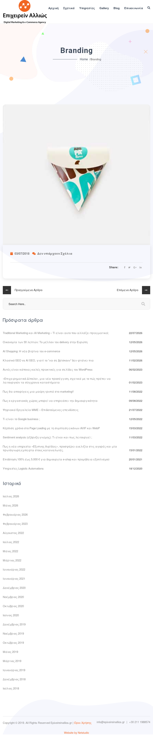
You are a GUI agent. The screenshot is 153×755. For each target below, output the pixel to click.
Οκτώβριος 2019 (13, 642)
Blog (116, 8)
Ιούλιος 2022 (11, 542)
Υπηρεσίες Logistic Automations (23, 468)
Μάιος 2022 (10, 551)
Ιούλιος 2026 (11, 496)
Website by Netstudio (76, 732)
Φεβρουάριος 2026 (15, 514)
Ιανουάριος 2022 (14, 569)
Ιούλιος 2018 (11, 688)
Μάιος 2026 (10, 505)
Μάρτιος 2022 (12, 560)
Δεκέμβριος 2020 (14, 588)
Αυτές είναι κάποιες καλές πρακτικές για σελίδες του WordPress (48, 369)
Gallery (104, 8)
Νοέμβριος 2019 (13, 633)
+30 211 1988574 (139, 722)
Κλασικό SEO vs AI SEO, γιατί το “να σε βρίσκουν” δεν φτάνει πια (48, 360)
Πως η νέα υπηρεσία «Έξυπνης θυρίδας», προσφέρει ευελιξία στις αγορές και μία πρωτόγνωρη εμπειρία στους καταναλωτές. (60, 448)
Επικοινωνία (133, 8)
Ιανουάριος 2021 (14, 578)
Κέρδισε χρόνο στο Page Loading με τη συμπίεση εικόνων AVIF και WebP (51, 428)
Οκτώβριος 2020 (13, 606)
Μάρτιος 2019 (12, 661)
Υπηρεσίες (87, 8)
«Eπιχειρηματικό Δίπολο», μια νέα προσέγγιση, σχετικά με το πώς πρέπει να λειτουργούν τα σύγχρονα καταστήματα (57, 380)
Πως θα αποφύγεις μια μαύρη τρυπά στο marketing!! (38, 391)
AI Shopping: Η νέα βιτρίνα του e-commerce (31, 351)
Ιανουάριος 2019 (14, 670)
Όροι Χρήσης (82, 723)
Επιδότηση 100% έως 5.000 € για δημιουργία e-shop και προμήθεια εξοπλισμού (56, 459)
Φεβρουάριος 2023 (15, 524)
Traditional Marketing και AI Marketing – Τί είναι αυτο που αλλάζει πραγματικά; (56, 333)
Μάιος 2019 (10, 652)
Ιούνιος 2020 (11, 615)
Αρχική (53, 8)
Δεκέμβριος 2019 (14, 624)
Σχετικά (69, 8)
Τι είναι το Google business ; (21, 419)
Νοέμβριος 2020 (13, 597)
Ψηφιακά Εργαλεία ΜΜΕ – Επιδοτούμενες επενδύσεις (40, 410)
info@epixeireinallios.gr (111, 722)
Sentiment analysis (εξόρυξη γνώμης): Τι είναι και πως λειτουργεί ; (47, 437)
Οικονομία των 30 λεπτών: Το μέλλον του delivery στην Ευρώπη (45, 342)
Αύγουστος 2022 (13, 533)
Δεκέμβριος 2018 (14, 679)
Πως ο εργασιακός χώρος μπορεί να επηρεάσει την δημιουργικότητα (50, 401)
